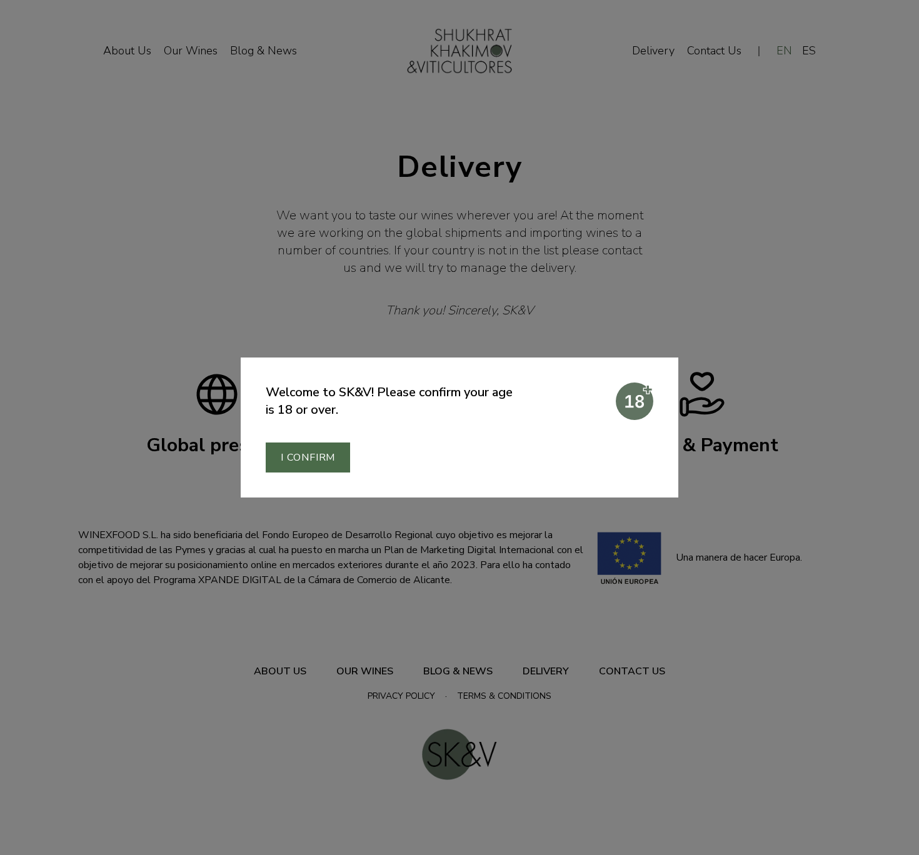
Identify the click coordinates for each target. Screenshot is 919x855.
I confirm (308, 457)
